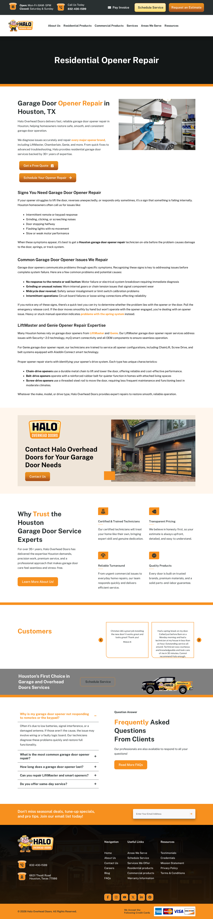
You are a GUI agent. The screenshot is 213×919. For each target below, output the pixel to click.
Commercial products (109, 25)
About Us (54, 25)
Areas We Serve (151, 25)
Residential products (77, 25)
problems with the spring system (102, 314)
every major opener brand (88, 140)
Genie (114, 333)
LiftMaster (97, 333)
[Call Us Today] (61, 7)
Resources (171, 25)
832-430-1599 (77, 8)
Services (132, 25)
